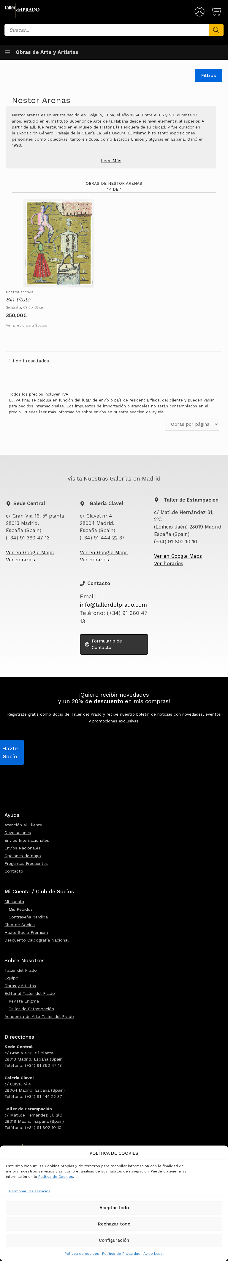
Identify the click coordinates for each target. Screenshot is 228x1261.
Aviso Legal (153, 1254)
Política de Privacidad (121, 1254)
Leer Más (111, 160)
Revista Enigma (24, 1001)
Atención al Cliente (23, 825)
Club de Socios (19, 924)
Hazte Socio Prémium (26, 932)
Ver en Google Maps (30, 552)
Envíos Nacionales (22, 848)
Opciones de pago (22, 855)
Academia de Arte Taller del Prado (39, 1016)
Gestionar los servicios (29, 1191)
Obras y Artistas (20, 985)
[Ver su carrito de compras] (215, 11)
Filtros (208, 75)
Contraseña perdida (28, 917)
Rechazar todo (114, 1224)
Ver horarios (20, 560)
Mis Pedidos (21, 909)
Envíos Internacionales (26, 840)
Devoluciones (17, 832)
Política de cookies (82, 1254)
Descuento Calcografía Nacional (36, 940)
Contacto (13, 871)
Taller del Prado (20, 970)
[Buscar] (216, 30)
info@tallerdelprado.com (113, 605)
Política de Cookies (55, 1177)
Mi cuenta (14, 901)
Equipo (11, 978)
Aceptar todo (114, 1207)
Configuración (114, 1240)
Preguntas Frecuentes (26, 863)
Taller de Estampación (31, 1008)
